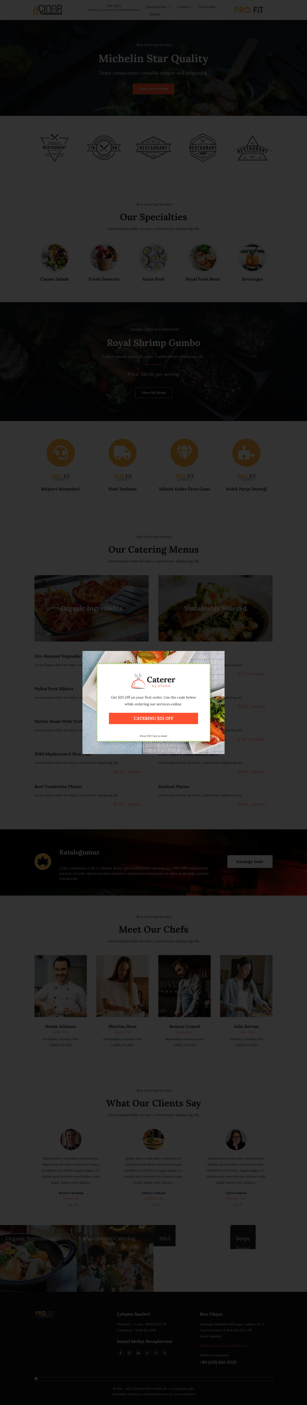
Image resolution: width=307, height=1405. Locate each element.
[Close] (220, 654)
